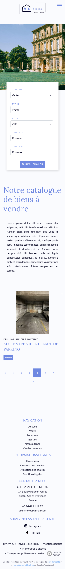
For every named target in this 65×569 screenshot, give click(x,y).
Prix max (18, 146)
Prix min (18, 133)
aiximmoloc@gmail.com (32, 510)
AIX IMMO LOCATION (32, 487)
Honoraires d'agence (34, 548)
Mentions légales (52, 543)
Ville (15, 118)
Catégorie (18, 90)
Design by (57, 553)
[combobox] (31, 95)
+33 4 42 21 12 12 (32, 506)
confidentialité (53, 562)
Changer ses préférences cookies (25, 553)
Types (15, 104)
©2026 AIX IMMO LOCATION (21, 543)
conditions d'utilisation (24, 565)
